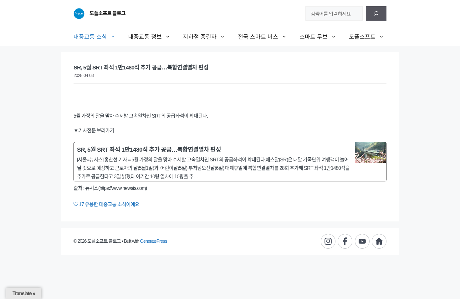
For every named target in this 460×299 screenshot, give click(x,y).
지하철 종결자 (200, 36)
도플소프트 (362, 36)
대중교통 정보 (145, 36)
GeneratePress (153, 241)
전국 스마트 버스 (258, 36)
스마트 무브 (313, 36)
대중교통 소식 (90, 36)
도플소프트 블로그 (107, 13)
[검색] (376, 13)
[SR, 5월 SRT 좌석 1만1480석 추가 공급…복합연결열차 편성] (230, 161)
